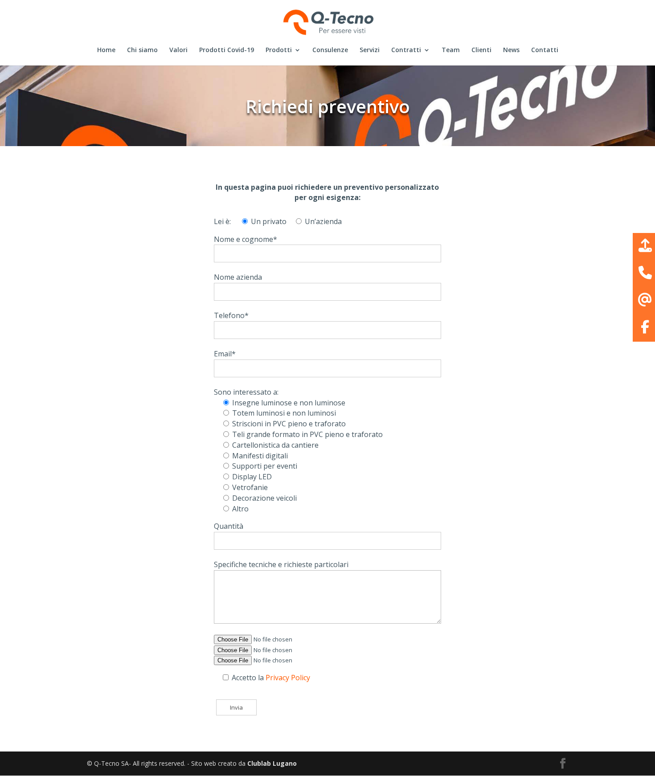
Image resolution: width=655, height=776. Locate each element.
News (511, 50)
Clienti (481, 50)
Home (106, 50)
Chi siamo (142, 50)
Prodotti (279, 50)
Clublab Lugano (272, 763)
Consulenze (330, 50)
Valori (178, 50)
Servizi (370, 50)
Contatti (544, 50)
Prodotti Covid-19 (226, 50)
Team (451, 50)
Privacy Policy (288, 677)
